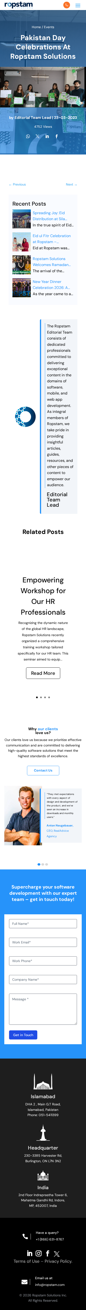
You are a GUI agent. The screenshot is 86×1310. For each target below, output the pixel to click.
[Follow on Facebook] (47, 1253)
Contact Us (43, 770)
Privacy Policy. (58, 1261)
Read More (43, 673)
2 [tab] (42, 864)
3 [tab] (46, 864)
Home (37, 27)
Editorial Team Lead (33, 117)
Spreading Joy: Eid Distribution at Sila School (49, 216)
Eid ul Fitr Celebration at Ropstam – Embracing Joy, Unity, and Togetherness (52, 239)
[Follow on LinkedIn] (29, 1253)
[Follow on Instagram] (38, 1253)
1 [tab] (39, 864)
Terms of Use (26, 1261)
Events (49, 27)
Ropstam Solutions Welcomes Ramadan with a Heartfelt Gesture (51, 262)
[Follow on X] (56, 1253)
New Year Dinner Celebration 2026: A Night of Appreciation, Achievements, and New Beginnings (52, 285)
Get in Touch (23, 1035)
